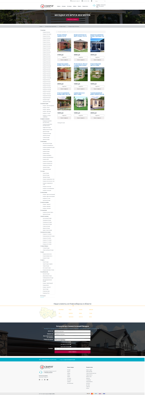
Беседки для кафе (46, 291)
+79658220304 (103, 4)
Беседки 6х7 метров (46, 81)
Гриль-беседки (45, 289)
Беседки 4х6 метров (46, 57)
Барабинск (71, 313)
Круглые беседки (46, 131)
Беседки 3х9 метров (46, 52)
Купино (90, 316)
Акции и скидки (89, 369)
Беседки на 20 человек (47, 244)
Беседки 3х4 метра (46, 42)
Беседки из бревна (46, 149)
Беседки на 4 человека (47, 234)
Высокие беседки (46, 273)
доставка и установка (65, 344)
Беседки (68, 369)
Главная (40, 26)
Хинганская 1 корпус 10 (76, 1)
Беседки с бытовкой (46, 208)
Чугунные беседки (46, 167)
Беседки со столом (46, 113)
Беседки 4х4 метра (46, 54)
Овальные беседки (46, 135)
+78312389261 (101, 6)
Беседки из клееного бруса (48, 212)
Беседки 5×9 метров (46, 75)
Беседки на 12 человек (47, 242)
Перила (68, 376)
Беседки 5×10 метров (47, 77)
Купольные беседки (46, 200)
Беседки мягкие (46, 285)
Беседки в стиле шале (47, 190)
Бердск (70, 309)
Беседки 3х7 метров (46, 48)
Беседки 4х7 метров (46, 59)
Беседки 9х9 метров (46, 97)
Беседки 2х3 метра (46, 36)
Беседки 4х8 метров (46, 61)
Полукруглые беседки (47, 133)
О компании (88, 379)
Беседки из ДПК (46, 159)
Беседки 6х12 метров (47, 89)
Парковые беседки (46, 177)
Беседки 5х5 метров (46, 67)
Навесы (68, 374)
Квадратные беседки (47, 127)
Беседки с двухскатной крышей (49, 196)
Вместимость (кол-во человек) (48, 336)
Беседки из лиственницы (47, 161)
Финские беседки (46, 175)
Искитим (80, 309)
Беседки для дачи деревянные (51, 26)
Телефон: (50, 348)
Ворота (68, 371)
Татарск (90, 313)
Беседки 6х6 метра (46, 79)
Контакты (88, 383)
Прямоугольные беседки (47, 129)
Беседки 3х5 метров (46, 44)
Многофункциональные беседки (47, 280)
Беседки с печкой (46, 107)
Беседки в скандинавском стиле (48, 184)
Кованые (69, 381)
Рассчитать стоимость (72, 19)
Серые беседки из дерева (47, 263)
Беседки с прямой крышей (48, 283)
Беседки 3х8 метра (46, 50)
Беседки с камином (46, 109)
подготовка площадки (65, 346)
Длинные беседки (46, 139)
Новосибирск (61, 309)
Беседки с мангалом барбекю (48, 105)
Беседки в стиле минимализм (48, 188)
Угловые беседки (46, 137)
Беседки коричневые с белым (48, 269)
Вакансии (88, 378)
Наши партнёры (89, 371)
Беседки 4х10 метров (47, 65)
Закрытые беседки (46, 228)
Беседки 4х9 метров (46, 63)
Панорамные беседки (47, 220)
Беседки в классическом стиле (48, 181)
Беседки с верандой (46, 206)
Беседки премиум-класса (47, 256)
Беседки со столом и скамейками (47, 116)
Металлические (70, 383)
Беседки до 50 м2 (46, 293)
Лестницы (69, 378)
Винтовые (69, 379)
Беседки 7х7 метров (46, 91)
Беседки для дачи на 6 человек (49, 236)
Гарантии (88, 386)
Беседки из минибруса (47, 155)
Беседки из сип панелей (47, 165)
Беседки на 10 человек (47, 240)
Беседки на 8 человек (47, 238)
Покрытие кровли (48, 339)
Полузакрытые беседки (47, 222)
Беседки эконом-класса (47, 254)
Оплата (87, 388)
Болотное (81, 316)
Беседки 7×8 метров (46, 93)
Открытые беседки (46, 226)
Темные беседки (46, 265)
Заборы (68, 373)
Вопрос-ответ (89, 376)
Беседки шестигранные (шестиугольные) (47, 121)
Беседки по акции (46, 258)
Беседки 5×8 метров (46, 73)
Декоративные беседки (47, 275)
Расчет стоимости (64, 59)
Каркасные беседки (46, 214)
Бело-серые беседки (47, 267)
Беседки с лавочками (47, 111)
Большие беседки (46, 99)
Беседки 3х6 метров (46, 46)
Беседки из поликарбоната (48, 145)
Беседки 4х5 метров (46, 55)
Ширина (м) (50, 333)
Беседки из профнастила (47, 163)
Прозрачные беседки (47, 169)
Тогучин (60, 316)
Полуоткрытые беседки (47, 224)
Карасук (80, 313)
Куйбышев (91, 309)
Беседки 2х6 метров (46, 38)
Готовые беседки (46, 248)
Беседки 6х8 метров (46, 83)
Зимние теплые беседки (47, 230)
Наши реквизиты (89, 381)
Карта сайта (52, 393)
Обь (59, 313)
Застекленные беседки (47, 218)
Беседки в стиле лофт (47, 186)
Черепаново (71, 316)
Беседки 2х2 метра (46, 32)
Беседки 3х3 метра (46, 40)
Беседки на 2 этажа (46, 198)
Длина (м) (50, 331)
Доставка (88, 384)
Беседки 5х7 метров (46, 71)
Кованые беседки (46, 151)
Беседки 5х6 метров (46, 69)
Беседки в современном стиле (48, 179)
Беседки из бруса (62, 26)
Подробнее (64, 57)
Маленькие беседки (46, 101)
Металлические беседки (47, 143)
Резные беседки (46, 173)
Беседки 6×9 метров (46, 85)
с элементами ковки (65, 341)
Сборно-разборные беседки (48, 250)
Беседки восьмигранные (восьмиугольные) (47, 125)
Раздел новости (89, 374)
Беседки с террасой (46, 204)
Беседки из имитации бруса (48, 157)
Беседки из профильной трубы (48, 147)
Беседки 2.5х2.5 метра (47, 34)
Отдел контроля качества (91, 373)
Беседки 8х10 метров (47, 95)
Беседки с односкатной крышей (49, 194)
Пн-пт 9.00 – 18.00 (86, 1)
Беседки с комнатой (46, 287)
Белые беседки (45, 261)
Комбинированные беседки (48, 277)
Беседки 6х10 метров (47, 87)
